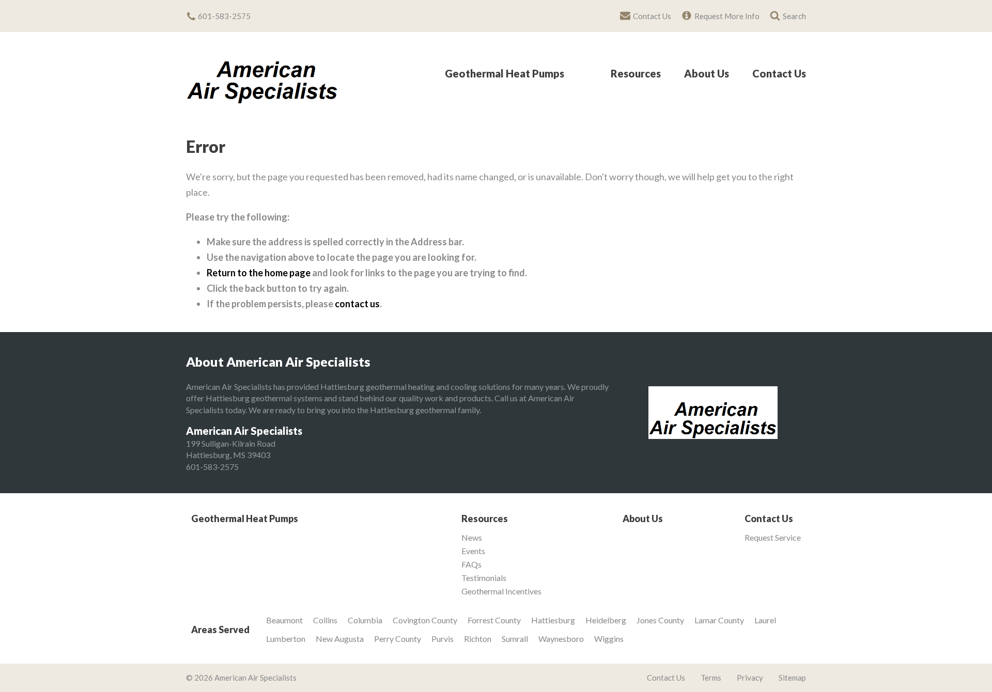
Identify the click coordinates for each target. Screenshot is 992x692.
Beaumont (284, 620)
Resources (636, 74)
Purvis (442, 638)
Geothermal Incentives (501, 591)
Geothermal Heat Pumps (504, 74)
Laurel (765, 620)
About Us (706, 74)
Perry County (397, 638)
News (471, 537)
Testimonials (483, 578)
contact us (357, 303)
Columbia (365, 620)
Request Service (773, 537)
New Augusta (340, 638)
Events (473, 551)
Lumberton (285, 638)
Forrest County (494, 620)
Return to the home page (259, 272)
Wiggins (609, 638)
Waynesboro (561, 638)
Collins (325, 620)
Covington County (425, 620)
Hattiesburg (553, 620)
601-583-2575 (212, 466)
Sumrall (515, 638)
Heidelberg (605, 620)
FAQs (471, 564)
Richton (477, 638)
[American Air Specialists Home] (262, 73)
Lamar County (719, 620)
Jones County (660, 620)
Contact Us (779, 74)
